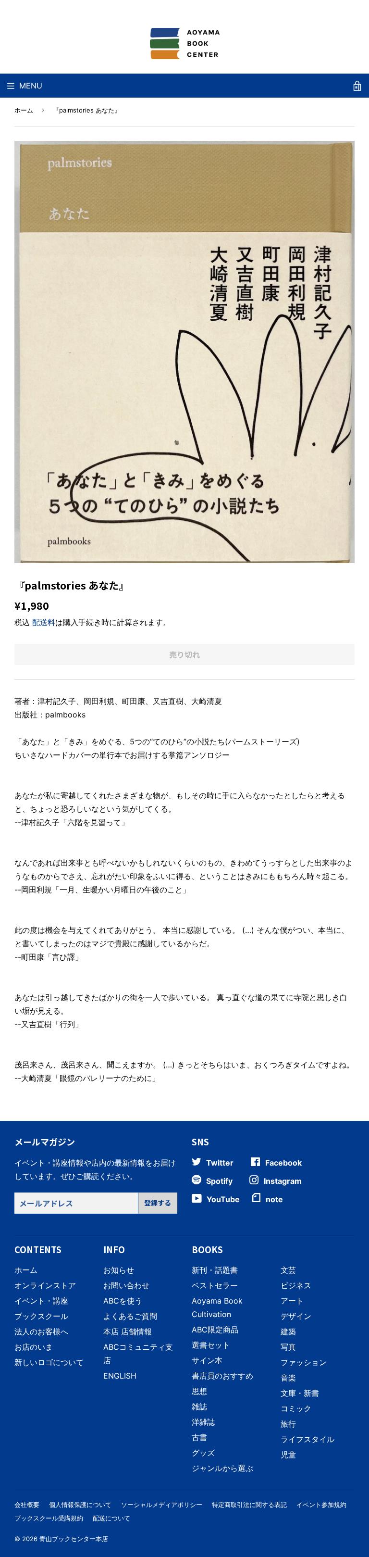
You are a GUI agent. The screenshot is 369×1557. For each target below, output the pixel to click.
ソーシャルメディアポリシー (161, 1504)
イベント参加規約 (321, 1504)
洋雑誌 (203, 1422)
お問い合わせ (126, 1285)
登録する (157, 1202)
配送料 (43, 622)
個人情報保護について (80, 1504)
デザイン (296, 1316)
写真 (288, 1347)
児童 (288, 1454)
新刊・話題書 (215, 1270)
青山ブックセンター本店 (73, 1539)
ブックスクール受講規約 (48, 1518)
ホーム (23, 110)
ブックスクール (41, 1316)
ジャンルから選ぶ (222, 1468)
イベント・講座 (41, 1301)
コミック (296, 1408)
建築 (288, 1331)
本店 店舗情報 (127, 1331)
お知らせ (118, 1270)
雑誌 (199, 1406)
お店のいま (33, 1347)
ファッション (304, 1362)
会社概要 (26, 1504)
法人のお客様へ (41, 1331)
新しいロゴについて (49, 1362)
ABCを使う (122, 1301)
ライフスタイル (307, 1439)
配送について (111, 1518)
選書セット (211, 1345)
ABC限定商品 (215, 1329)
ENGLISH (119, 1376)
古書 (199, 1437)
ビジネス (296, 1285)
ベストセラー (215, 1285)
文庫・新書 (300, 1393)
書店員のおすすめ (222, 1376)
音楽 (288, 1377)
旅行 (288, 1424)
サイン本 (207, 1360)
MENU (30, 85)
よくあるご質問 (130, 1316)
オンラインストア (45, 1285)
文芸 (288, 1270)
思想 (199, 1391)
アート (292, 1301)
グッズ (203, 1452)
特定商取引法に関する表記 (249, 1504)
